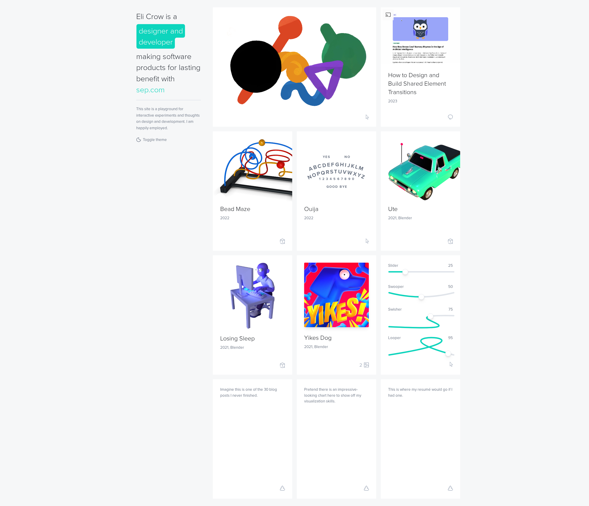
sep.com (150, 90)
